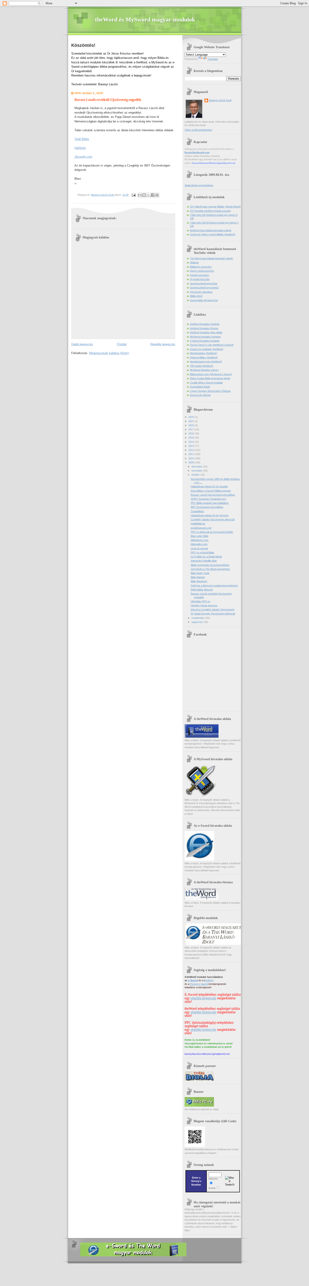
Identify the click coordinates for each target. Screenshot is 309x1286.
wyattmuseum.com (201, 527)
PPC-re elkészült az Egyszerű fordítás (212, 532)
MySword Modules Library (204, 370)
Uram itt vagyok (199, 548)
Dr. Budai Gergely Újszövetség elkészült (213, 613)
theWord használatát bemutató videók (210, 230)
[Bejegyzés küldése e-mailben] (133, 194)
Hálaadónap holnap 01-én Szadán (209, 486)
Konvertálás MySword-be (204, 300)
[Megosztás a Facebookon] (152, 195)
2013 (191, 446)
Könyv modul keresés (202, 270)
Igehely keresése (199, 275)
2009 (191, 462)
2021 (191, 421)
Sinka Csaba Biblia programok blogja (210, 378)
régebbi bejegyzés (203, 998)
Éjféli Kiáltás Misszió (202, 589)
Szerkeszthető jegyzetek (203, 283)
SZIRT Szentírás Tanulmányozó (208, 499)
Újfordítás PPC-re (200, 601)
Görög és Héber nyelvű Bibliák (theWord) (212, 234)
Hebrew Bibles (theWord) (204, 357)
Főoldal (121, 344)
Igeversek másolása (201, 292)
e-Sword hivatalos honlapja (204, 340)
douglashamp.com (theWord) (206, 361)
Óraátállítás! (197, 511)
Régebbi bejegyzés (162, 344)
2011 (191, 454)
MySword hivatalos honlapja (205, 336)
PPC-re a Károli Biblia (202, 552)
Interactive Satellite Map (204, 560)
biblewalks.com (199, 544)
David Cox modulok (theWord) (206, 349)
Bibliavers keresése (201, 266)
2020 (191, 425)
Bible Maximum (199, 581)
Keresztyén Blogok (200, 395)
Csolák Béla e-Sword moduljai (206, 382)
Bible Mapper (198, 577)
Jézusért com (83, 156)
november (197, 470)
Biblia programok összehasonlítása (210, 565)
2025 (191, 417)
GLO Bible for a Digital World (206, 556)
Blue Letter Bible (199, 536)
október (195, 474)
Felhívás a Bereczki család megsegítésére (214, 585)
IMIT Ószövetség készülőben (207, 507)
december (197, 466)
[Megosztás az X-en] (148, 195)
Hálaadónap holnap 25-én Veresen (209, 515)
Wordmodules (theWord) (203, 353)
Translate (212, 59)
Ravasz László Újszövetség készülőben (213, 494)
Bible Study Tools (200, 573)
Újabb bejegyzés (82, 344)
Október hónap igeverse (204, 605)
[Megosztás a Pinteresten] (157, 195)
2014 (191, 442)
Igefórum (80, 148)
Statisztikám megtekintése (199, 185)
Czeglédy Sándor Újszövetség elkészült (213, 519)
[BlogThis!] (144, 195)
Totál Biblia (81, 139)
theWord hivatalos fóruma (204, 328)
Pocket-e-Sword (199, 984)
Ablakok (194, 262)
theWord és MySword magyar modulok (145, 19)
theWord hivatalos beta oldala (206, 332)
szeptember (198, 618)
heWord (209, 980)
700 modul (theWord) (201, 365)
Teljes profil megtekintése (198, 130)
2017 (191, 429)
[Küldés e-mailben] (140, 195)
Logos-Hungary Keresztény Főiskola (210, 391)
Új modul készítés (200, 279)
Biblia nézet (196, 296)
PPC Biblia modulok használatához (210, 503)
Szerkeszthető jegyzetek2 (204, 287)
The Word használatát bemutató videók (211, 258)
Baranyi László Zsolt (102, 194)
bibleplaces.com (199, 540)
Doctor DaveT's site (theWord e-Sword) (212, 344)
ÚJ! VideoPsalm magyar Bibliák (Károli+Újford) (215, 206)
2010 (191, 458)
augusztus (197, 622)
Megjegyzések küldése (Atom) (109, 353)
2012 (191, 450)
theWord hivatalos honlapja (204, 324)
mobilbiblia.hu (198, 523)
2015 (191, 437)
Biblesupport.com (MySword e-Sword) (211, 374)
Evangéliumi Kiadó (200, 386)
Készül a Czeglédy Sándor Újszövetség (212, 609)
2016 (191, 433)
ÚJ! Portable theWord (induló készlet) (210, 211)
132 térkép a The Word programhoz (210, 569)
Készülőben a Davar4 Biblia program (211, 490)
